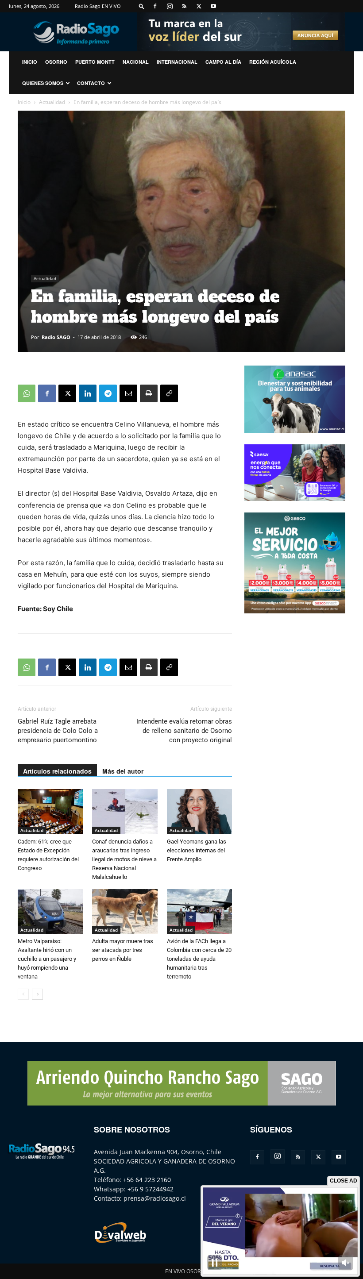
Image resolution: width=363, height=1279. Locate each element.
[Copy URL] (169, 393)
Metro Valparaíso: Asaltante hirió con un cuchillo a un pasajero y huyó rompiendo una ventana (47, 959)
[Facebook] (155, 6)
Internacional (177, 61)
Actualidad (52, 102)
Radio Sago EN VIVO (98, 6)
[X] (198, 6)
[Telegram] (108, 393)
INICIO (29, 61)
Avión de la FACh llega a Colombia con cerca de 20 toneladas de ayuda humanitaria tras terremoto (199, 959)
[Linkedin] (88, 393)
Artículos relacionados (57, 771)
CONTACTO (91, 83)
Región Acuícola (272, 61)
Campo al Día (223, 61)
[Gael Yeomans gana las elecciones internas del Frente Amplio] (199, 811)
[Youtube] (213, 6)
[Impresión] (149, 393)
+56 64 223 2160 (147, 1179)
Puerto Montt (95, 61)
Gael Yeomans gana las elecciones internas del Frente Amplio (196, 850)
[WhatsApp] (26, 393)
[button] (141, 6)
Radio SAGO (56, 337)
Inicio (24, 102)
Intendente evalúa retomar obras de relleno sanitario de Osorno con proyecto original (184, 730)
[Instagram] (169, 6)
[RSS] (184, 6)
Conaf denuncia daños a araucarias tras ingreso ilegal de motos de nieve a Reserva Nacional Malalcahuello (124, 859)
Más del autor (122, 771)
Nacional (136, 61)
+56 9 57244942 (150, 1189)
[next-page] (37, 994)
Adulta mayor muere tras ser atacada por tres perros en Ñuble (122, 950)
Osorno (56, 61)
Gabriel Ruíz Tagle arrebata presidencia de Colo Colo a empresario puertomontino (58, 730)
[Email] (128, 393)
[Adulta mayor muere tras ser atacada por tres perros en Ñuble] (124, 911)
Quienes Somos (42, 83)
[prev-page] (23, 994)
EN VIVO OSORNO (187, 1271)
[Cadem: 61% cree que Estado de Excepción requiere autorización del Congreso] (50, 811)
